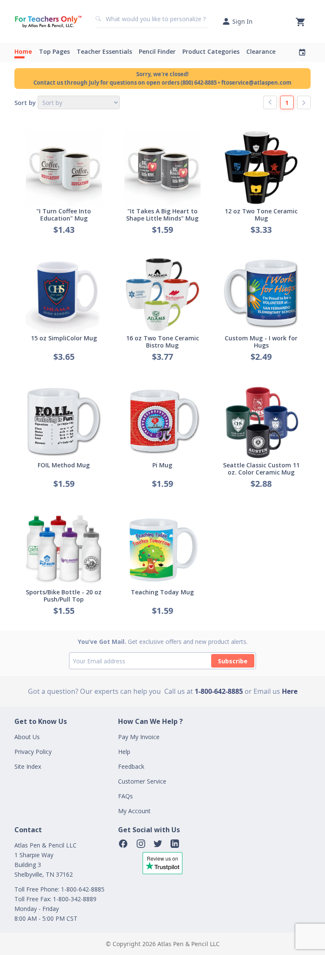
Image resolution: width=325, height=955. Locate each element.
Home (23, 51)
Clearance (260, 51)
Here (289, 691)
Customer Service (142, 781)
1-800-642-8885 (219, 691)
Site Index (27, 766)
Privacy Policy (33, 752)
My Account (134, 811)
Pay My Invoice (139, 737)
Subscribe (233, 661)
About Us (27, 737)
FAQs (125, 796)
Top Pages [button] (54, 51)
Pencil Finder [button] (157, 51)
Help (124, 752)
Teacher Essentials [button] (104, 51)
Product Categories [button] (211, 51)
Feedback (131, 766)
